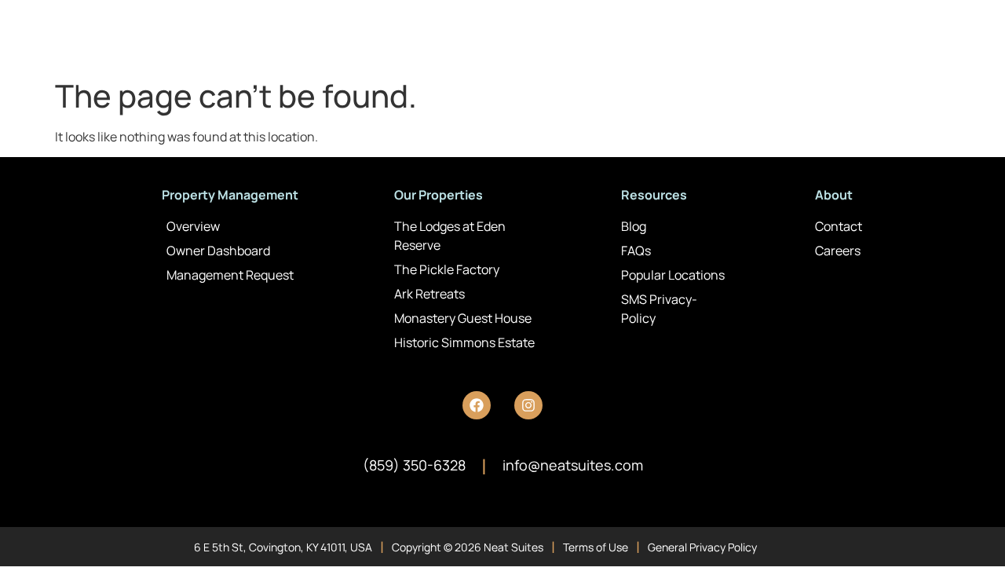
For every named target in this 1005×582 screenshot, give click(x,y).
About (834, 194)
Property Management (230, 194)
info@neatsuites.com (572, 465)
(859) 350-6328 (414, 465)
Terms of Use (595, 547)
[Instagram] (528, 405)
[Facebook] (476, 405)
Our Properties (438, 194)
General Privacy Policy (702, 547)
